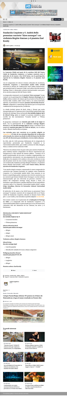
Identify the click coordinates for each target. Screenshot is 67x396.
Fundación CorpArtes (24, 277)
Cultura (11, 29)
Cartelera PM (6, 29)
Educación (15, 293)
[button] (52, 19)
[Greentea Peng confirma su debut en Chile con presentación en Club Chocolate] (34, 377)
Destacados (10, 293)
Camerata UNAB (13, 277)
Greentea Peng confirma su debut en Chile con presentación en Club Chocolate (34, 387)
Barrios (5, 293)
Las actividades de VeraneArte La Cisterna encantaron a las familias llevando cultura (13, 367)
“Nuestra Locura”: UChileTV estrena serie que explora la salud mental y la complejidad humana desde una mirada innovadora (12, 347)
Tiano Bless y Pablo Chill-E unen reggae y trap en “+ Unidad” (34, 366)
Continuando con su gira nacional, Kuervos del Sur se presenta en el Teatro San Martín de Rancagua (13, 387)
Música (15, 29)
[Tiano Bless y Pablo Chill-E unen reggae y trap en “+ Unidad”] (34, 357)
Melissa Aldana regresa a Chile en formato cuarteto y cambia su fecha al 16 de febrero (34, 347)
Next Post (5, 290)
